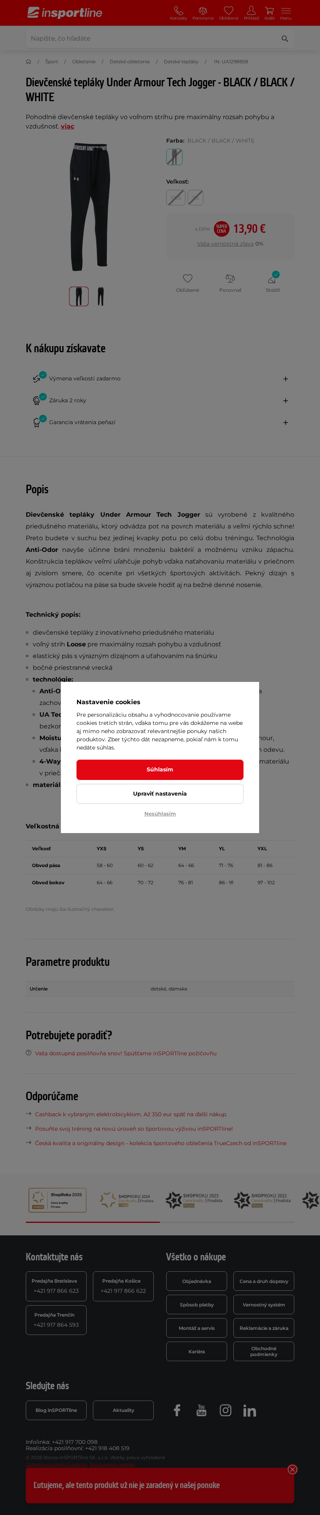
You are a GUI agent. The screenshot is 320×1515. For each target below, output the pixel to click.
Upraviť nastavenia (160, 793)
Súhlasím (160, 769)
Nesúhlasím (160, 813)
